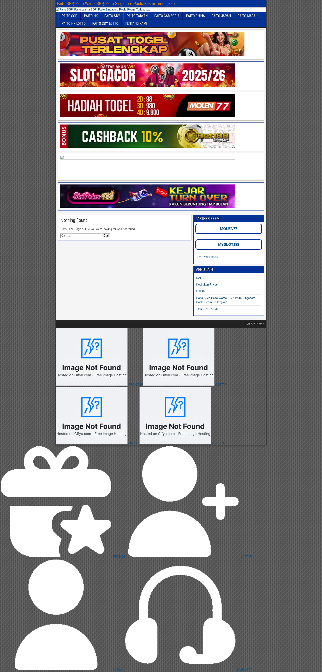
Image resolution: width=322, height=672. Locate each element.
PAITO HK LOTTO (74, 23)
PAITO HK (91, 16)
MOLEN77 (228, 229)
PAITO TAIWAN (137, 16)
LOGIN (200, 291)
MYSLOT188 (228, 244)
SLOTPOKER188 (206, 257)
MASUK (133, 443)
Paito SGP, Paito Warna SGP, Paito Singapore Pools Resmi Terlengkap (116, 3)
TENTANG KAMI (136, 23)
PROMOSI (135, 384)
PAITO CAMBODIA (166, 16)
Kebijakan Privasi (207, 284)
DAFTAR (201, 277)
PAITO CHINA (195, 16)
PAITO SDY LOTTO (105, 23)
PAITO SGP (69, 16)
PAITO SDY (112, 16)
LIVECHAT (218, 443)
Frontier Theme (254, 324)
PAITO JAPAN (221, 16)
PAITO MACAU (247, 16)
